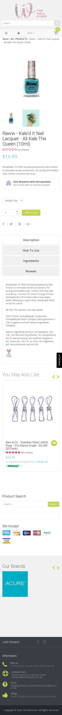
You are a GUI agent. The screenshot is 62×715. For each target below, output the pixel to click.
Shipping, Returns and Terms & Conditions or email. (34, 686)
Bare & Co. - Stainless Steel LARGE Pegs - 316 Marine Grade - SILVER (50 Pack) (27, 445)
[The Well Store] (31, 10)
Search (53, 504)
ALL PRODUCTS (19, 38)
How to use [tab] (31, 250)
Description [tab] (31, 240)
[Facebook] (3, 224)
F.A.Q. (14, 682)
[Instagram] (44, 642)
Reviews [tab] (31, 271)
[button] (9, 149)
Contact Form (18, 671)
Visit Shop (31, 575)
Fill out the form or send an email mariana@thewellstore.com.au (28, 676)
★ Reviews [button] (59, 360)
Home (5, 38)
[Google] (29, 224)
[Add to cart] (54, 443)
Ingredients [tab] (31, 261)
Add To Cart (31, 212)
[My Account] (18, 33)
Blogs (14, 693)
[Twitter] (11, 224)
